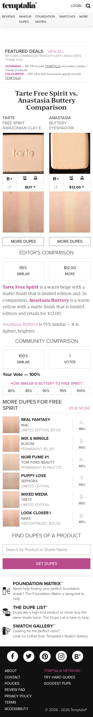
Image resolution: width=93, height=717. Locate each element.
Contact (13, 677)
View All (56, 51)
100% (81, 391)
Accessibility (16, 709)
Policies (12, 683)
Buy (29, 187)
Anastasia (34, 99)
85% (28, 391)
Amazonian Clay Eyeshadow (33, 128)
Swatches (67, 16)
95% (63, 391)
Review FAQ (15, 690)
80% (11, 391)
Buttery (63, 99)
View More (79, 408)
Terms (10, 702)
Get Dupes (46, 563)
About (11, 671)
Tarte (23, 92)
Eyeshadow (61, 128)
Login (76, 6)
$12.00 (75, 187)
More (83, 16)
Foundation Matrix (45, 19)
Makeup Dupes (25, 19)
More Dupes (23, 241)
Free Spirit (51, 92)
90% (45, 391)
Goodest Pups (57, 683)
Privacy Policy (18, 696)
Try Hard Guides (59, 677)
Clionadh (13, 66)
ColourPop (14, 74)
